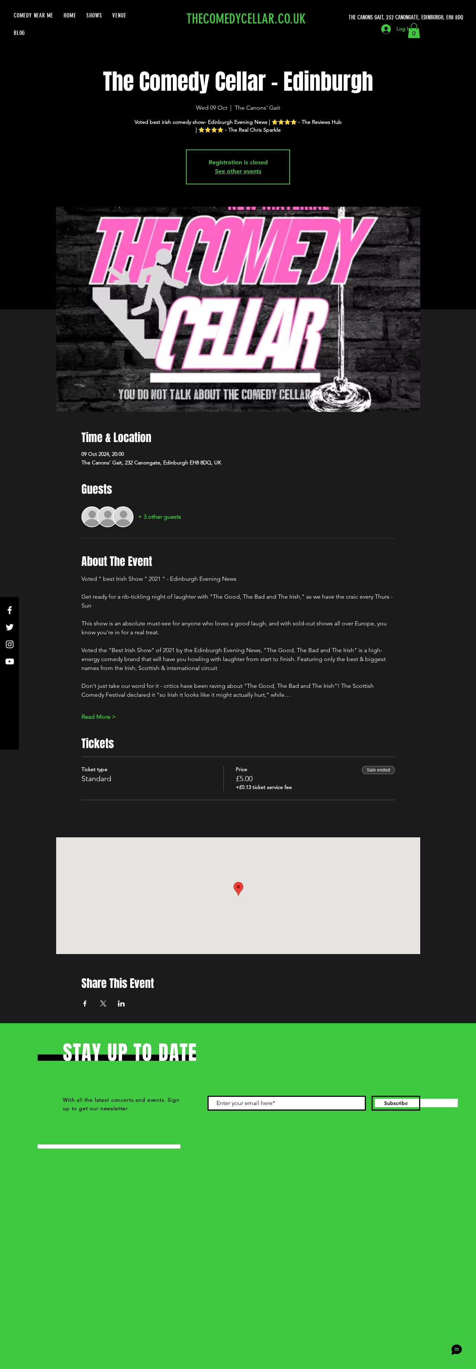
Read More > (98, 716)
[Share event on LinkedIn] (121, 1003)
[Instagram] (9, 644)
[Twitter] (9, 627)
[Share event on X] (103, 1003)
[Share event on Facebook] (85, 1003)
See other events (238, 171)
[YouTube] (9, 661)
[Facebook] (9, 610)
